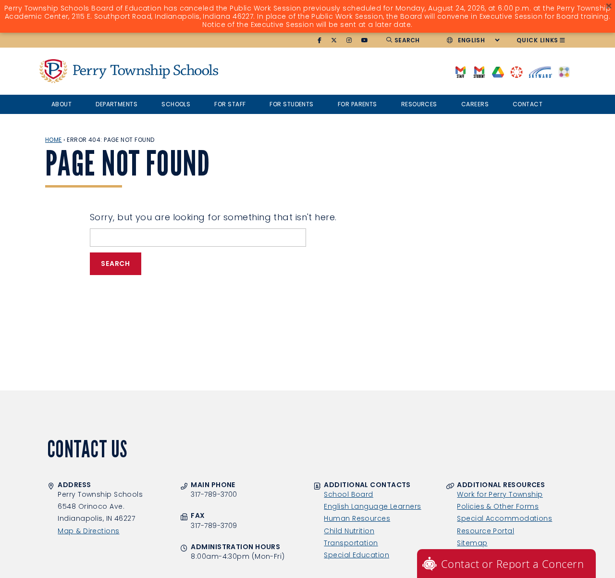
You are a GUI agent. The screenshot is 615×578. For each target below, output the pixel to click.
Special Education (356, 555)
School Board (348, 494)
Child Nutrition (349, 531)
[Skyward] (540, 71)
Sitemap (472, 543)
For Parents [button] (357, 104)
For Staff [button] (230, 104)
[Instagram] (349, 40)
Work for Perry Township (499, 494)
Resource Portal (485, 531)
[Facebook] (320, 40)
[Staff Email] (461, 71)
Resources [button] (419, 104)
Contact (527, 104)
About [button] (61, 104)
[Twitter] (334, 40)
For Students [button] (291, 104)
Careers (475, 104)
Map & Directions (88, 531)
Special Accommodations (504, 518)
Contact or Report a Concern (512, 563)
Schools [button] (175, 104)
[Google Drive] (498, 71)
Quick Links (537, 40)
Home (53, 140)
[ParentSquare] (564, 71)
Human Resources (357, 518)
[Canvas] (516, 71)
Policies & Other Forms (498, 506)
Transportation (351, 543)
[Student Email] (479, 71)
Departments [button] (116, 104)
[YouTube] (364, 40)
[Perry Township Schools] (53, 71)
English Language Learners (372, 506)
